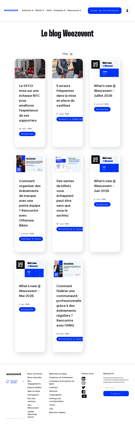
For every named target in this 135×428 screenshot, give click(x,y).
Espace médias (34, 387)
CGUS (52, 405)
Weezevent (12, 10)
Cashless (53, 387)
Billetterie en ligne (58, 374)
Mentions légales (57, 412)
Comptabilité (55, 395)
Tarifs (49, 10)
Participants (33, 395)
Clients (39, 10)
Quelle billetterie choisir (32, 414)
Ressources (73, 10)
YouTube (84, 396)
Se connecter (127, 10)
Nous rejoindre (35, 377)
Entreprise (59, 10)
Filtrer (65, 54)
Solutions (27, 10)
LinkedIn (83, 378)
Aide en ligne (34, 391)
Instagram (83, 383)
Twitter (83, 387)
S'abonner (116, 394)
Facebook (83, 392)
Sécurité (53, 391)
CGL (51, 409)
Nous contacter (35, 374)
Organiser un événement (61, 377)
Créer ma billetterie (105, 10)
